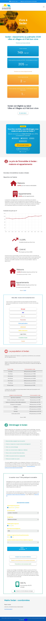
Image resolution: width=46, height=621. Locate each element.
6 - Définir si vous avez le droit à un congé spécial (15, 455)
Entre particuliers (23, 323)
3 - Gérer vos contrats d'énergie (11, 447)
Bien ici (23, 316)
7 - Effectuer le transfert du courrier (12, 458)
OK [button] (25, 619)
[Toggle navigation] (43, 7)
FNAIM (25, 290)
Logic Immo (23, 334)
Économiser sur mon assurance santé (23, 564)
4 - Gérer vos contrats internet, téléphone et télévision (16, 450)
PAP (23, 312)
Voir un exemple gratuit (23, 148)
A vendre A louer (23, 337)
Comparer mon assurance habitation (23, 556)
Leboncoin (23, 327)
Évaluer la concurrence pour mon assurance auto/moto (23, 560)
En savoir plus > (23, 113)
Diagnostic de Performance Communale (28, 1)
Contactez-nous (14, 1)
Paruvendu (23, 319)
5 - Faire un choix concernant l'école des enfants (15, 453)
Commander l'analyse (24, 145)
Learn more (22, 619)
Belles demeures (23, 330)
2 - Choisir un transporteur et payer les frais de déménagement (18, 444)
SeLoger (23, 309)
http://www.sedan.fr (8, 609)
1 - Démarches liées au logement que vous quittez (15, 441)
